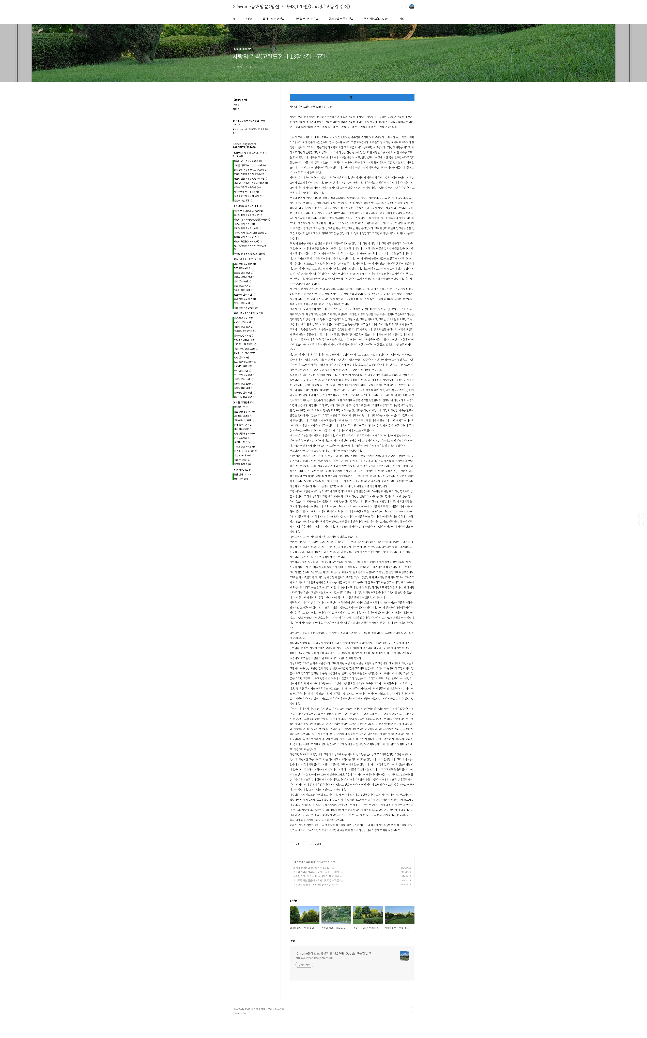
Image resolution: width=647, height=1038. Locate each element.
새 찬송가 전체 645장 (245, 451)
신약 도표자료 (242, 437)
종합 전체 (310, 861)
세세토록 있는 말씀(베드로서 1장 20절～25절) (316, 880)
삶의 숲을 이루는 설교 (341, 19)
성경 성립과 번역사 (244, 433)
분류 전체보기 (245, 147)
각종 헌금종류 (242, 459)
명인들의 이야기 (243, 415)
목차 (352, 97)
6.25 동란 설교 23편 (245, 361)
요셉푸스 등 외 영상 (244, 442)
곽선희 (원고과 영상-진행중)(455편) (252, 219)
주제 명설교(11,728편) (376, 19)
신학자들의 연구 (243, 424)
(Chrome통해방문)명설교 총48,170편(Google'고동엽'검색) (291, 6)
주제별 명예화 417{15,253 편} (249, 253)
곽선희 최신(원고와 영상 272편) (250, 215)
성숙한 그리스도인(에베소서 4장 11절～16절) (316, 876)
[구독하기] (641, 522)
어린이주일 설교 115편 (246, 348)
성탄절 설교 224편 (244, 383)
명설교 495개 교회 (244, 455)
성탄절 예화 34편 (243, 388)
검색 (404, 6)
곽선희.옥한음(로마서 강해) (248, 241)
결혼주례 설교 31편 (244, 294)
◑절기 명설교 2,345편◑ (248, 313)
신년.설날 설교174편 (245, 318)
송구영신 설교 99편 (244, 392)
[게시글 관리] (307, 844)
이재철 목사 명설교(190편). (248, 228)
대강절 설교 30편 (243, 379)
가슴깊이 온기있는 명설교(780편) (251, 182)
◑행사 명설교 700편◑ (247, 259)
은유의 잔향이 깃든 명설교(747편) (251, 174)
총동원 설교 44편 (243, 272)
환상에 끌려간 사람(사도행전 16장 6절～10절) (316, 872)
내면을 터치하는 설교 (307, 19)
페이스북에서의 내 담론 (246, 191)
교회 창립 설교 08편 (245, 263)
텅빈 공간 (241, 478)
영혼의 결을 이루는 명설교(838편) (251, 178)
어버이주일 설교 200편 (246, 353)
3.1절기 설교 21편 (244, 322)
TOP (411, 1010)
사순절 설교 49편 (243, 326)
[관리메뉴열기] (641, 515)
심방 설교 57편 (242, 285)
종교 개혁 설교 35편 (245, 298)
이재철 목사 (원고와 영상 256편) (250, 232)
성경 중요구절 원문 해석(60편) (249, 196)
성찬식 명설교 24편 (244, 277)
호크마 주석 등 (242, 464)
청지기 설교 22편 (243, 290)
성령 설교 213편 (243, 357)
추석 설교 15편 (242, 370)
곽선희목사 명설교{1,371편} (248, 210)
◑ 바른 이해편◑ (244, 402)
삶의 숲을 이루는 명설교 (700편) (250, 169)
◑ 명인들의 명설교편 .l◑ (248, 206)
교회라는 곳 (241, 407)
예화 (402, 19)
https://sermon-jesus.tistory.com (314, 957)
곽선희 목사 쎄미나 (244, 223)
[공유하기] (302, 844)
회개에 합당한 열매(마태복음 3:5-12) (311, 867)
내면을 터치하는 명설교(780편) (250, 165)
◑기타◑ (298, 861)
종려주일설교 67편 (244, 335)
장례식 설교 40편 (243, 303)
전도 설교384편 (243, 268)
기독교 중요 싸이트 (244, 446)
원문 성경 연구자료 (244, 411)
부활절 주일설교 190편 (246, 339)
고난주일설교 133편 (245, 331)
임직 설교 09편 (242, 281)
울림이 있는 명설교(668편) (248, 161)
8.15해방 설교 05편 (244, 366)
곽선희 (249, 19)
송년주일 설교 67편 (244, 396)
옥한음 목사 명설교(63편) (247, 237)
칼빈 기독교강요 (243, 429)
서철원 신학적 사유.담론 (247, 187)
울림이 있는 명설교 (273, 19)
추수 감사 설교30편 (244, 375)
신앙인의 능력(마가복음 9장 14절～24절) (314, 884)
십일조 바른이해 (243, 200)
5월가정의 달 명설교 (245, 344)
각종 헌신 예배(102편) (246, 307)
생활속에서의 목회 (244, 420)
